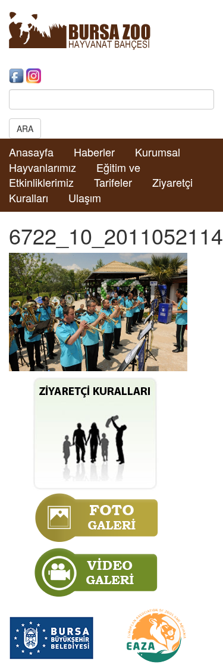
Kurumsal (157, 151)
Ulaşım (84, 197)
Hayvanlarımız (42, 167)
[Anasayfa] (79, 30)
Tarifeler (113, 182)
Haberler (94, 151)
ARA (25, 128)
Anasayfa (31, 151)
